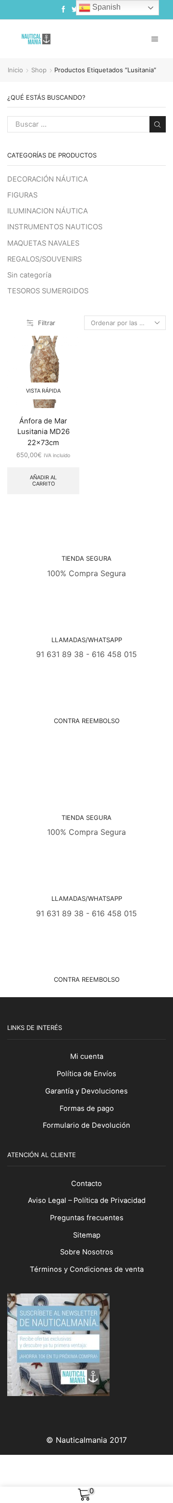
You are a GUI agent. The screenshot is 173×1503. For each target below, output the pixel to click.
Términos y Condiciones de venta (87, 1269)
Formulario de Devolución (86, 1125)
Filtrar (46, 323)
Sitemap (86, 1235)
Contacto (86, 1183)
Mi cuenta (86, 1056)
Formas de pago (87, 1108)
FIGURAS (22, 195)
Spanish (105, 7)
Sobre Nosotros (86, 1252)
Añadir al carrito (43, 480)
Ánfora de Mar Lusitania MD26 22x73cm (43, 432)
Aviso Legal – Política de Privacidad (87, 1200)
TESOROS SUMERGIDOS (47, 291)
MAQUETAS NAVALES (43, 243)
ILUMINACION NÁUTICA (47, 211)
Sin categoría (29, 275)
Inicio (15, 70)
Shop (39, 70)
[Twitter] (75, 9)
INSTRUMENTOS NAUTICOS (54, 227)
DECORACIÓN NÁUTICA (47, 179)
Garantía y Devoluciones (86, 1091)
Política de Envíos (86, 1073)
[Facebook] (63, 9)
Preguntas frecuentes (87, 1217)
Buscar (157, 124)
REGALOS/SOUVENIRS (44, 259)
